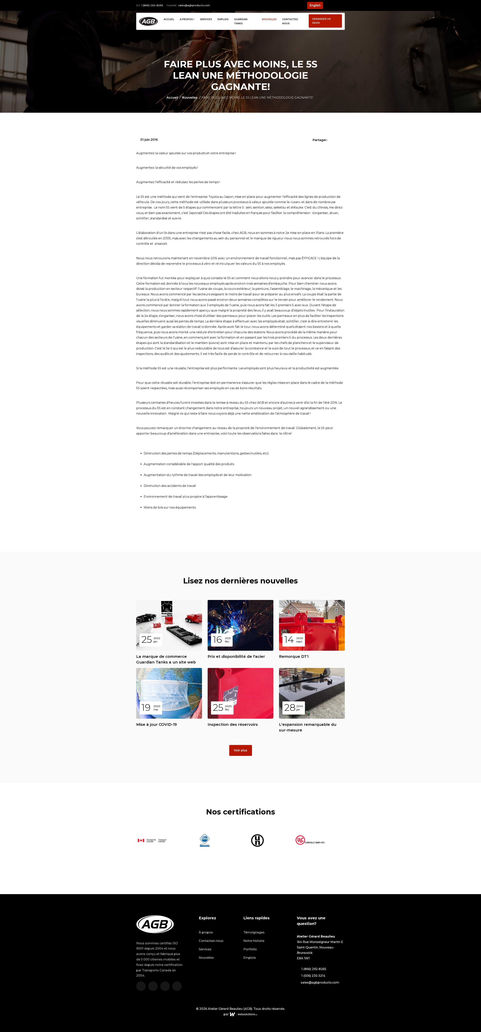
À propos (186, 19)
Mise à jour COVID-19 (156, 724)
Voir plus (240, 750)
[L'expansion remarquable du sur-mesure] (312, 693)
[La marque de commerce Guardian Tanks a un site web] (169, 625)
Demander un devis (321, 20)
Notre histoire (253, 941)
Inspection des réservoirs (233, 724)
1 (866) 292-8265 (152, 5)
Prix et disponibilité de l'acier (236, 656)
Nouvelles (269, 19)
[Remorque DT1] (312, 625)
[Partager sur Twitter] (336, 139)
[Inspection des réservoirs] (240, 693)
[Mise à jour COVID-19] (169, 693)
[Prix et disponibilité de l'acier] (240, 625)
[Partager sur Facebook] (330, 139)
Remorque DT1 (294, 656)
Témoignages (254, 932)
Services (206, 19)
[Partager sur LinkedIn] (342, 139)
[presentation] (343, 837)
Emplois (223, 19)
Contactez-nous (290, 21)
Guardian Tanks (240, 21)
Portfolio (250, 949)
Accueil (169, 19)
